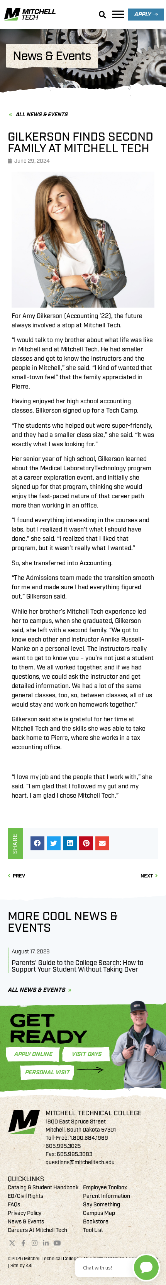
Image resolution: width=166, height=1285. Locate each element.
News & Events (26, 1221)
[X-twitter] (12, 1243)
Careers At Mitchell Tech (37, 1230)
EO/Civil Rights (25, 1196)
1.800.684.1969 (89, 1138)
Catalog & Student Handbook (43, 1187)
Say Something (101, 1204)
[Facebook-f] (23, 1243)
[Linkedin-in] (45, 1243)
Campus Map (99, 1213)
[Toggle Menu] (118, 14)
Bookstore (95, 1221)
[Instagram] (34, 1243)
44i (29, 1266)
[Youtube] (56, 1243)
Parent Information (106, 1196)
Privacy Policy (24, 1213)
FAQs (14, 1204)
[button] (37, 843)
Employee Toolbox (105, 1187)
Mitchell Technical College (94, 1113)
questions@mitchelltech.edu (80, 1162)
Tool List (93, 1230)
